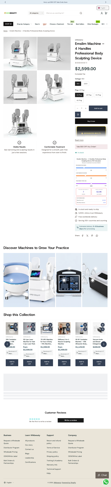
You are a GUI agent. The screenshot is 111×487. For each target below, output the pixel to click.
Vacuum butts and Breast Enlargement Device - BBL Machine (98, 341)
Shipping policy (53, 456)
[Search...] (81, 13)
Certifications (30, 462)
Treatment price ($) (81, 180)
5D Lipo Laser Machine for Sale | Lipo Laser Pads (29, 341)
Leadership (29, 458)
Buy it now (91, 121)
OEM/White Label (10, 456)
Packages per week (81, 165)
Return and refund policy (54, 442)
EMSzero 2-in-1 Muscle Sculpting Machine (64, 341)
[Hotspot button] (11, 280)
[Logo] (10, 13)
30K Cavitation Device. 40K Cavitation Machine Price (11, 341)
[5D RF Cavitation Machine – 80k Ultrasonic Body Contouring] (81, 328)
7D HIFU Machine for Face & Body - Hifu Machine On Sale (47, 341)
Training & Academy (54, 461)
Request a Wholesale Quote (12, 442)
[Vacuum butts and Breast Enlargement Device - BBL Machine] (99, 328)
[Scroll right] (105, 23)
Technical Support (54, 469)
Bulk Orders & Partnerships (9, 462)
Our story (29, 445)
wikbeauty (79, 40)
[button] (36, 13)
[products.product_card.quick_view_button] (16, 325)
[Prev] (5, 2)
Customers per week (81, 173)
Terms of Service (53, 448)
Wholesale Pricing (10, 452)
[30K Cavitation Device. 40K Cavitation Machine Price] (12, 328)
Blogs (27, 453)
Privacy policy (52, 452)
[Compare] (78, 114)
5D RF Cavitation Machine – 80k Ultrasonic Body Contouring (81, 341)
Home (5, 31)
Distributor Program (11, 448)
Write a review (70, 420)
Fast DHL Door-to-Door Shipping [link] (55, 2)
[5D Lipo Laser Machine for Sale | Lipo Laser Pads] (29, 328)
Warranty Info (52, 465)
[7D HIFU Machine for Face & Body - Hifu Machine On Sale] (47, 328)
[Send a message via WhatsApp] (106, 482)
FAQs (49, 473)
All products (30, 441)
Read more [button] (79, 140)
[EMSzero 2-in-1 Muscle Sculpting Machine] (64, 328)
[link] (25, 24)
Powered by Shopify (69, 483)
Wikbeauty (57, 483)
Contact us (29, 449)
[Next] (106, 2)
